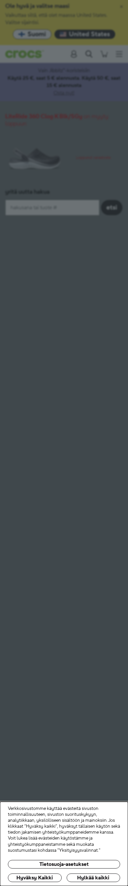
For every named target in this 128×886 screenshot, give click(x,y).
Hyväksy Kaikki (34, 877)
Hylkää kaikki (93, 877)
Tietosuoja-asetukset (64, 864)
